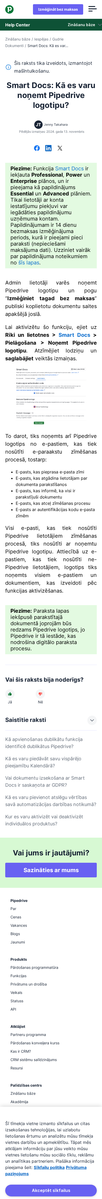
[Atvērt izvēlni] (92, 9)
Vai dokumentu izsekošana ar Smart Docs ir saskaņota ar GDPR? (45, 781)
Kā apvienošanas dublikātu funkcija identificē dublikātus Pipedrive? (44, 743)
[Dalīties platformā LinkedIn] (48, 148)
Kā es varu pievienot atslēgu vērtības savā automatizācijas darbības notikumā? (50, 801)
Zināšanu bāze (17, 39)
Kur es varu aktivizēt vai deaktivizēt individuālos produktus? (44, 820)
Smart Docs (69, 168)
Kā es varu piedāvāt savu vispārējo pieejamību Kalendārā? (43, 762)
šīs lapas (28, 262)
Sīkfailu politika (49, 1167)
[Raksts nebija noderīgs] (40, 694)
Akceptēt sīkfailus (51, 1190)
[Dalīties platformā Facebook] (37, 148)
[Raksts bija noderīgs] (10, 694)
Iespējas (41, 39)
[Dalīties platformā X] (60, 148)
